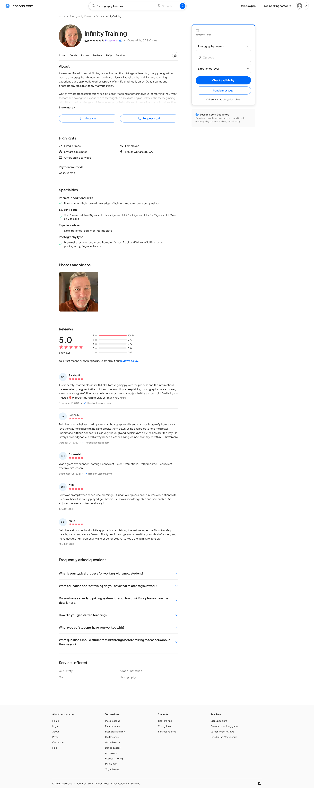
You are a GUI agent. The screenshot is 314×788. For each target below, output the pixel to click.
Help (54, 747)
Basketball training (115, 731)
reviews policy (129, 360)
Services (120, 55)
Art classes (111, 753)
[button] (118, 573)
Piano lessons (112, 726)
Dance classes (113, 747)
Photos (85, 55)
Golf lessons (112, 736)
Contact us (58, 742)
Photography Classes (81, 16)
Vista (99, 16)
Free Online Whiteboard (223, 736)
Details (73, 55)
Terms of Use (84, 783)
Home (62, 16)
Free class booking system (225, 726)
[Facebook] (260, 783)
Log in (55, 726)
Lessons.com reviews (222, 731)
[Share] (175, 55)
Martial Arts (111, 763)
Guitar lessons (112, 742)
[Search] (182, 6)
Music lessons (112, 720)
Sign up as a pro (219, 720)
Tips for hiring (165, 720)
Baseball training (114, 758)
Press (55, 736)
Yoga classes (112, 769)
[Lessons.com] (19, 6)
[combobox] (122, 6)
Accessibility (120, 783)
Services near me (167, 731)
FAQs (109, 55)
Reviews (97, 55)
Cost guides (164, 726)
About (62, 55)
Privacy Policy (102, 783)
